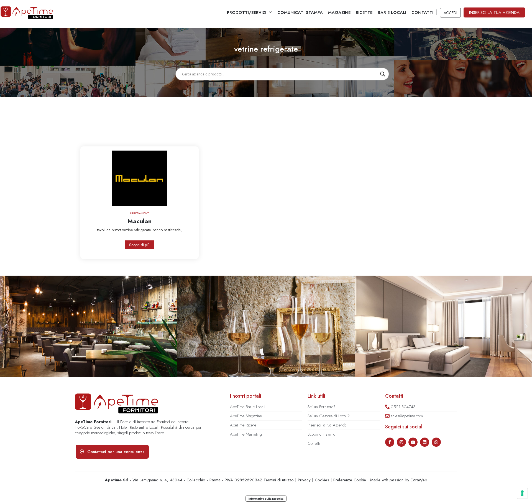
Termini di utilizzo (279, 480)
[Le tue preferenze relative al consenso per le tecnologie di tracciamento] (522, 493)
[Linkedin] (424, 442)
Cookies (322, 480)
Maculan (139, 221)
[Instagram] (401, 442)
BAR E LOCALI (392, 12)
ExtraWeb (419, 480)
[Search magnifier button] (383, 74)
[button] (5, 326)
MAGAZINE (339, 12)
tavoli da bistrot (109, 230)
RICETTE (364, 12)
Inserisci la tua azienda (494, 12)
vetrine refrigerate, (137, 230)
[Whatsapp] (436, 442)
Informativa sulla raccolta (266, 498)
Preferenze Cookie (349, 480)
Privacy (304, 480)
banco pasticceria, (167, 230)
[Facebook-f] (389, 442)
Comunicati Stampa (300, 12)
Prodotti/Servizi (246, 12)
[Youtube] (413, 442)
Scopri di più (139, 245)
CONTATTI (422, 12)
